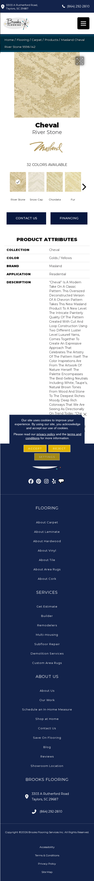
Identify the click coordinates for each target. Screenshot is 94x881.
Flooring (23, 40)
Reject (59, 448)
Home (9, 40)
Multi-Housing (47, 634)
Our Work (47, 700)
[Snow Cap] (36, 182)
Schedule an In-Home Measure (47, 709)
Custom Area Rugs (47, 663)
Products (51, 40)
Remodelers (47, 625)
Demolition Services (47, 653)
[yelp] (54, 482)
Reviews (47, 756)
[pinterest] (39, 482)
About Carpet (47, 522)
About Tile (47, 560)
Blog (47, 747)
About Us (47, 690)
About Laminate (47, 531)
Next (84, 180)
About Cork (47, 578)
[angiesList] (62, 482)
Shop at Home (47, 719)
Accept (35, 448)
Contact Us (26, 218)
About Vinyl (47, 550)
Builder (47, 616)
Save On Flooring (47, 737)
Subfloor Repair (47, 644)
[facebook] (31, 482)
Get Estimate (47, 606)
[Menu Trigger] (83, 23)
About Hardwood (47, 541)
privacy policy (46, 434)
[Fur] (73, 182)
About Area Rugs (47, 569)
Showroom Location (47, 766)
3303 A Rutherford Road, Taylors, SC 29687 (22, 6)
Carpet (37, 40)
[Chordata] (54, 182)
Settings (47, 456)
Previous (6, 180)
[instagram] (46, 482)
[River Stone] (18, 182)
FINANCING (69, 218)
